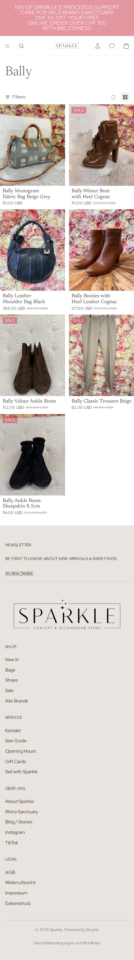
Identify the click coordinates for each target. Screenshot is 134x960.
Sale (9, 690)
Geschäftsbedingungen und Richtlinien (67, 943)
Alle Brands (16, 701)
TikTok (11, 843)
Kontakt (13, 730)
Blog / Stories (18, 822)
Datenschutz (18, 903)
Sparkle (56, 929)
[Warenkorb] (126, 46)
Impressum (16, 893)
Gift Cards (15, 761)
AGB (10, 872)
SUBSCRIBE (19, 574)
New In (12, 659)
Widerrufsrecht (20, 882)
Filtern (19, 97)
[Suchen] (21, 46)
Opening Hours (20, 751)
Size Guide (16, 741)
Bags (10, 670)
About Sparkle (19, 801)
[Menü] (7, 45)
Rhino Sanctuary (21, 812)
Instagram (15, 832)
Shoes (11, 680)
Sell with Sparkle (21, 772)
